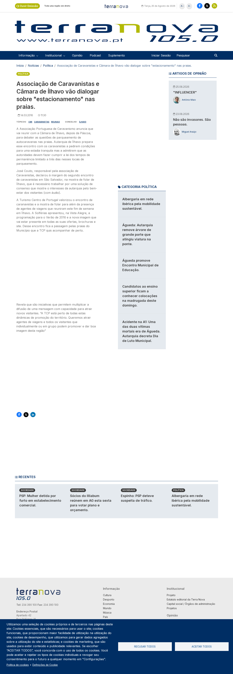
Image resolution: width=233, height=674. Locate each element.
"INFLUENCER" (185, 92)
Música (107, 612)
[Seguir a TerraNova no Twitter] (207, 5)
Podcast (95, 55)
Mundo (107, 608)
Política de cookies (18, 664)
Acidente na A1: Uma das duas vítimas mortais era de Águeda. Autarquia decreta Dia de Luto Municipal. (141, 331)
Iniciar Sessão (161, 55)
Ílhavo (82, 122)
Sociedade (27, 490)
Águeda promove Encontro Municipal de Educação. (140, 265)
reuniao (55, 122)
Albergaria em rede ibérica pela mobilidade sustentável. (141, 203)
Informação (111, 588)
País (105, 616)
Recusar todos (145, 646)
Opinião (77, 55)
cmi (30, 122)
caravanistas (41, 122)
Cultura (107, 595)
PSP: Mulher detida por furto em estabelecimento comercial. (40, 500)
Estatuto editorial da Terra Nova (186, 599)
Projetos (172, 608)
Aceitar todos (202, 646)
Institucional (175, 588)
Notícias (33, 65)
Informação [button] (27, 55)
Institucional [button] (53, 55)
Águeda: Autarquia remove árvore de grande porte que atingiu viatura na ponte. (137, 234)
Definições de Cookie (45, 664)
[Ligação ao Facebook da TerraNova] (200, 5)
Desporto (108, 599)
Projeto (171, 595)
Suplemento (116, 55)
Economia (109, 603)
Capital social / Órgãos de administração (191, 603)
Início (20, 65)
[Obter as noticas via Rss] (214, 5)
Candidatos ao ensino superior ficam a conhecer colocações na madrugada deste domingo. (140, 296)
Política (48, 65)
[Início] (116, 6)
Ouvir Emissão (29, 5)
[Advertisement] (57, 269)
